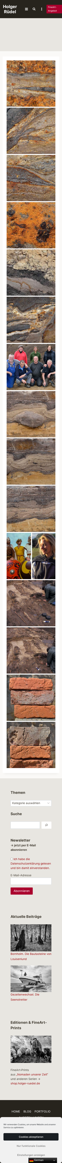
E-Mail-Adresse (21, 875)
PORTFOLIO (42, 1111)
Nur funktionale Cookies (31, 1145)
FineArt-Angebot (52, 9)
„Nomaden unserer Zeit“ (32, 1074)
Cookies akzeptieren (31, 1136)
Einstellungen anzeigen (31, 1155)
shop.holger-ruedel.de (25, 1083)
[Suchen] (46, 825)
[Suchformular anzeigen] (34, 9)
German (38, 1160)
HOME (16, 1111)
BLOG (27, 1111)
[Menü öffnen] (26, 9)
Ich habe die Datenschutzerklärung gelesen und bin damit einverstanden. (31, 863)
